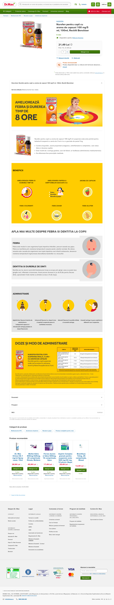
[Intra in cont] (98, 4)
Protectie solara (20, 11)
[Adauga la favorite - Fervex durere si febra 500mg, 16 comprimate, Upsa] (55, 442)
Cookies (31, 524)
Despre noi (11, 533)
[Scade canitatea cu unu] (60, 52)
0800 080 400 (23, 599)
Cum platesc (52, 528)
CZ (104, 599)
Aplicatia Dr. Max (12, 536)
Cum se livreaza (53, 522)
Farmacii (45, 11)
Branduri (10, 551)
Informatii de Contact (14, 518)
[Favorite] (93, 4)
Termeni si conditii (33, 518)
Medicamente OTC (16, 430)
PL (109, 599)
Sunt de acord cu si (93, 573)
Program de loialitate (75, 521)
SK (106, 599)
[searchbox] (44, 4)
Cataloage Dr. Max (34, 11)
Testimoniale (11, 548)
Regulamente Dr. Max (34, 536)
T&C (91, 573)
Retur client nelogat (54, 534)
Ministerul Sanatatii (34, 546)
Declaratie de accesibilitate (36, 549)
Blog (67, 11)
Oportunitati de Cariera (96, 519)
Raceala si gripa (47, 430)
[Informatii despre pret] (71, 44)
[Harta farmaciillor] (76, 4)
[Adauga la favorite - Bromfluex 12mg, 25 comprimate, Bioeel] (86, 442)
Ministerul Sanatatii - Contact (36, 543)
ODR (30, 530)
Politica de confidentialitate (36, 521)
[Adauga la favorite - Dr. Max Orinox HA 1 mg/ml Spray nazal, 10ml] (23, 442)
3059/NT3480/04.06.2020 (29, 595)
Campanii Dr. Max (13, 545)
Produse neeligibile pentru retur (65, 430)
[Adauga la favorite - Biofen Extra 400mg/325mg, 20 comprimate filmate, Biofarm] (39, 442)
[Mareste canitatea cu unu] (67, 52)
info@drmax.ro (9, 599)
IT (110, 599)
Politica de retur (53, 531)
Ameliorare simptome (32, 430)
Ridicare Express (18, 475)
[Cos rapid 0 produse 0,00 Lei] (109, 4)
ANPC (30, 527)
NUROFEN (59, 21)
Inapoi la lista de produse (18, 495)
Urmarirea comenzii (57, 11)
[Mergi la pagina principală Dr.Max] (9, 4)
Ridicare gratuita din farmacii (57, 525)
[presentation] (17, 446)
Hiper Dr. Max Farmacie (14, 542)
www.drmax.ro (99, 72)
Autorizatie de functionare (36, 533)
